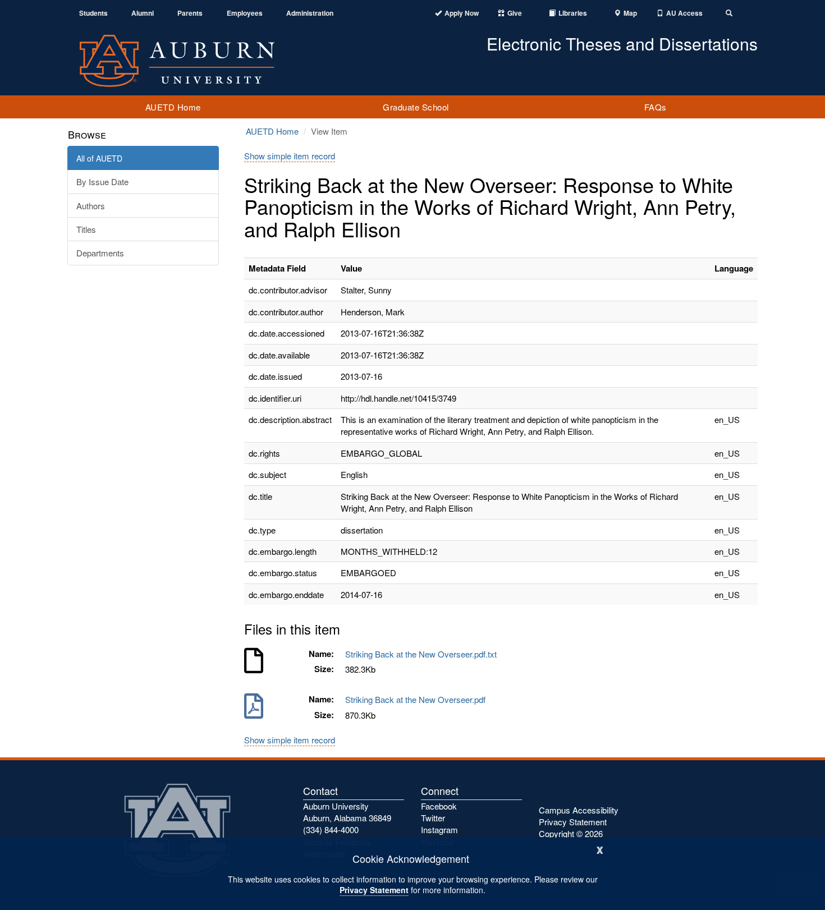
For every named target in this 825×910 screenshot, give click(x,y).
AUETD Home (173, 107)
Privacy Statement (374, 889)
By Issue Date (102, 181)
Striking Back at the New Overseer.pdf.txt (423, 654)
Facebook (439, 806)
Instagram (439, 829)
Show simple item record (289, 156)
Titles (86, 229)
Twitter (433, 818)
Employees (245, 13)
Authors (90, 206)
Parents (190, 13)
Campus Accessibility (578, 810)
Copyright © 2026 (571, 833)
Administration (309, 13)
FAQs (655, 107)
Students (93, 13)
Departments (100, 253)
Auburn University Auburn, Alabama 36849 (347, 812)
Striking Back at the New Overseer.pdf (417, 699)
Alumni (142, 13)
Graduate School (416, 107)
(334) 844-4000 (331, 829)
